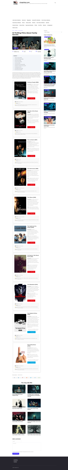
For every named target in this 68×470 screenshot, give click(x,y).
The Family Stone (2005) (18, 69)
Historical (33, 22)
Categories (45, 30)
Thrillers (35, 25)
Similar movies (15, 27)
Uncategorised (49, 25)
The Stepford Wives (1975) (19, 68)
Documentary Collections (17, 22)
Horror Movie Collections (41, 22)
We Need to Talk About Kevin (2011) (20, 65)
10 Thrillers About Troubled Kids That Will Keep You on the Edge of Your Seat (34, 395)
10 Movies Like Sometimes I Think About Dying (49, 58)
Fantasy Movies (28, 22)
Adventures (24, 20)
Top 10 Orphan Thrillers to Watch (18, 434)
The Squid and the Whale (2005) (20, 64)
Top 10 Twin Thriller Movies (17, 408)
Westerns (44, 25)
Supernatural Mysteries (29, 25)
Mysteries (47, 22)
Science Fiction (21, 25)
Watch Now (32, 98)
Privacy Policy (16, 460)
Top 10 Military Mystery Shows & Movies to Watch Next (50, 71)
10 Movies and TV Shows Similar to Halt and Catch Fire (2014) (49, 85)
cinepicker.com (24, 2)
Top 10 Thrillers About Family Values (34, 434)
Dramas (23, 22)
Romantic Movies (15, 25)
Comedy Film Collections (36, 20)
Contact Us (15, 461)
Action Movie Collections (17, 20)
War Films (40, 25)
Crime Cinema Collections (45, 20)
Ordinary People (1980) (18, 57)
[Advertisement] (34, 12)
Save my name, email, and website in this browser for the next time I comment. (23, 451)
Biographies (29, 20)
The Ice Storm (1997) (18, 60)
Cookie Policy (16, 459)
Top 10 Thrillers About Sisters (17, 421)
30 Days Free (33, 362)
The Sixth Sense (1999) (18, 61)
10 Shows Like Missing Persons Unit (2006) (49, 112)
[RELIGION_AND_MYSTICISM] (50, 123)
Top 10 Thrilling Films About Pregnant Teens (17, 395)
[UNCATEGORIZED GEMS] (50, 43)
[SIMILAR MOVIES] (50, 69)
